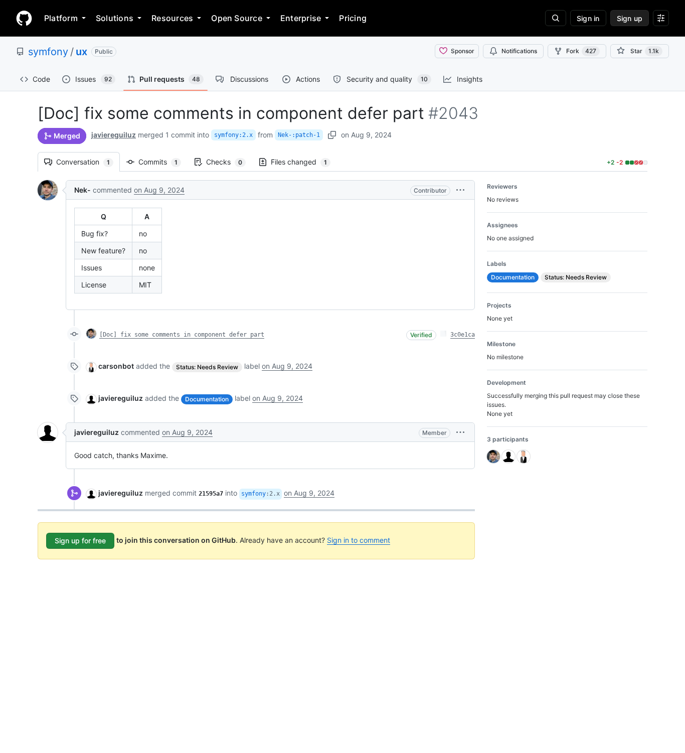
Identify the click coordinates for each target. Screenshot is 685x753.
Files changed (304, 162)
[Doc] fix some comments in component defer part (181, 334)
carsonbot (116, 366)
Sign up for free (80, 540)
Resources (172, 18)
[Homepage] (24, 18)
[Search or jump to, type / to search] (555, 18)
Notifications (519, 51)
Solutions (114, 18)
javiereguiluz (113, 134)
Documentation (207, 399)
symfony (48, 52)
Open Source (236, 18)
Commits (163, 162)
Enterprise (300, 18)
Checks (229, 162)
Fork (581, 51)
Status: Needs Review (207, 367)
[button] (460, 190)
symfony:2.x (233, 134)
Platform (61, 18)
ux (81, 52)
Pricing (353, 18)
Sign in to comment (358, 540)
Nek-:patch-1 (299, 134)
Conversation (88, 162)
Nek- (82, 190)
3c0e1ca (462, 334)
